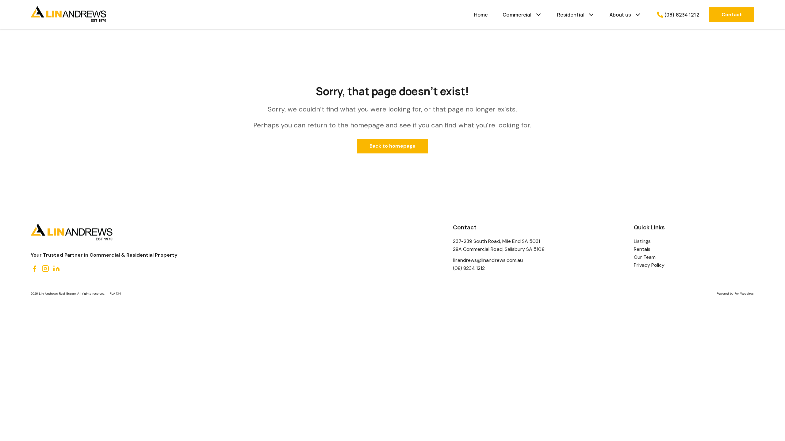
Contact (732, 14)
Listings (642, 241)
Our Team (645, 257)
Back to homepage (393, 146)
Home (481, 14)
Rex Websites (744, 294)
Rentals (642, 249)
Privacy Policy (649, 265)
